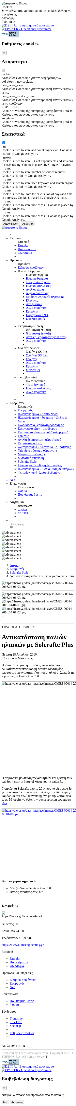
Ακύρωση (27, 223)
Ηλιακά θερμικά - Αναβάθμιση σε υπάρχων (46, 469)
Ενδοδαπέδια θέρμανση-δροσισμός (41, 425)
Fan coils (23, 436)
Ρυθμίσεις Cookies (22, 1033)
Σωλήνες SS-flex (37, 355)
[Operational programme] (26, 29)
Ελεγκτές (32, 300)
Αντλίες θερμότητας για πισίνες (46, 337)
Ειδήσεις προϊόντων (31, 267)
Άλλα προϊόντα (36, 307)
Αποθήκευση (10, 223)
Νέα (12, 480)
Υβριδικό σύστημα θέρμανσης (37, 450)
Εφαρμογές (25, 410)
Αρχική (14, 565)
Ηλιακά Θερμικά (37, 278)
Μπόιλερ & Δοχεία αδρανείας (45, 296)
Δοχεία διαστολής (37, 293)
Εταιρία (23, 245)
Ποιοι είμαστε (27, 249)
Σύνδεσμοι (33, 370)
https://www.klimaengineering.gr (23, 944)
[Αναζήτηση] (11, 527)
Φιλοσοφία (25, 253)
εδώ (4, 803)
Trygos (22, 509)
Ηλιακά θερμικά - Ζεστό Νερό (38, 414)
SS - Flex (16, 1022)
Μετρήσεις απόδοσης (31, 454)
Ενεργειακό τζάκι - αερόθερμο (37, 428)
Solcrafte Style (27, 461)
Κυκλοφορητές (35, 318)
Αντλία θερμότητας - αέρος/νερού (39, 439)
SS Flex (23, 513)
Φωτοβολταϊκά (35, 384)
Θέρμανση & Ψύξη (38, 333)
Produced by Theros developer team (25, 1053)
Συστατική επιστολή (31, 458)
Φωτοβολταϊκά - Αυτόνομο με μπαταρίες (44, 447)
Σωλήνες (31, 359)
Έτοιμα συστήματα (38, 282)
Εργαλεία (32, 311)
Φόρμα (22, 491)
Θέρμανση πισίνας (30, 443)
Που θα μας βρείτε (30, 494)
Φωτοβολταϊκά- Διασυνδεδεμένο (39, 472)
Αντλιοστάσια (35, 289)
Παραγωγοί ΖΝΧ (37, 315)
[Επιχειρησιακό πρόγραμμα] (28, 25)
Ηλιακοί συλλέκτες (38, 285)
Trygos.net (16, 1018)
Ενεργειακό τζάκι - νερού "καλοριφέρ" (43, 432)
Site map (15, 1025)
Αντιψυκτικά (34, 304)
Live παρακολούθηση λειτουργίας (40, 465)
